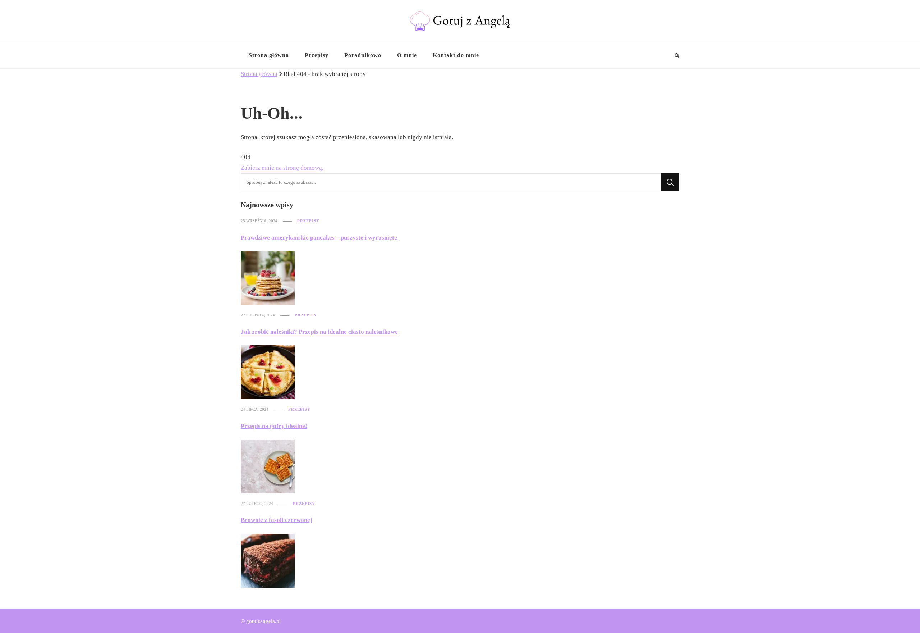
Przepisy (316, 55)
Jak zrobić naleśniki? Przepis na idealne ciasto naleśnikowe (319, 331)
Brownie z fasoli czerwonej (276, 519)
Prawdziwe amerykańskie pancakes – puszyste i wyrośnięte (319, 237)
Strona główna (269, 55)
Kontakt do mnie (456, 55)
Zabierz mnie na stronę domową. (282, 167)
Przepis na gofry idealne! (274, 426)
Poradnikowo (362, 55)
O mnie (407, 55)
